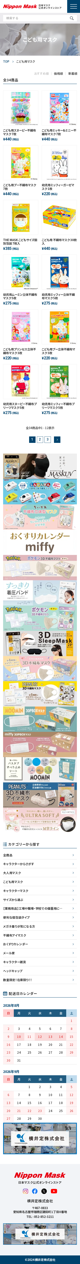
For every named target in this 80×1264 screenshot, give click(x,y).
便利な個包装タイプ (16, 917)
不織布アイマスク (14, 935)
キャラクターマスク (15, 890)
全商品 (7, 855)
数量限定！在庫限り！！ (17, 980)
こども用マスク (13, 882)
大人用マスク (12, 873)
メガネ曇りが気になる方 (19, 926)
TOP (6, 61)
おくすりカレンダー (15, 944)
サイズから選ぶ (13, 899)
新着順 (72, 73)
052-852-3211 (44, 1216)
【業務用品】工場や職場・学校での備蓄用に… (32, 908)
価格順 (58, 73)
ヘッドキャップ (12, 971)
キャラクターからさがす (18, 864)
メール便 (9, 953)
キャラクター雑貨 (14, 962)
